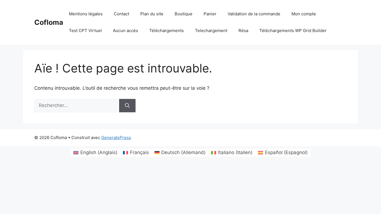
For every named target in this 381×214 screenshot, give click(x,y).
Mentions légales (86, 13)
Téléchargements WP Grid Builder (293, 30)
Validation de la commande (254, 13)
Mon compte (303, 13)
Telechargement (211, 30)
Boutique (183, 13)
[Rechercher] (127, 105)
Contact (121, 13)
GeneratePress (116, 137)
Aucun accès (125, 30)
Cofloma (48, 22)
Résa (243, 30)
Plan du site (151, 13)
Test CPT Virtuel (85, 30)
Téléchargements (166, 30)
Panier (210, 13)
